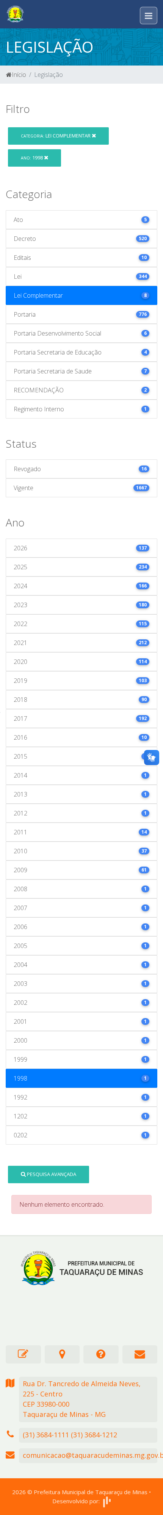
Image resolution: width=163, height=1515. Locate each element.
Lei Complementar (56, 135)
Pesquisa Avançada (51, 1174)
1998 (32, 157)
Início (19, 74)
